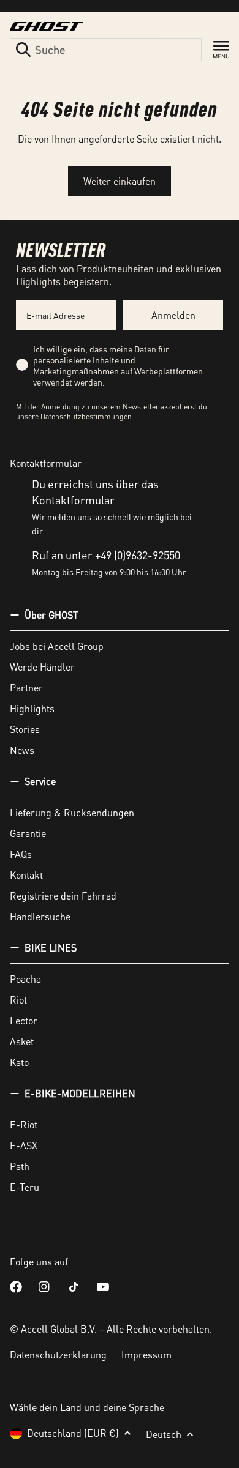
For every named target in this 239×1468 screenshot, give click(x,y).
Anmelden (173, 314)
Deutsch (163, 1434)
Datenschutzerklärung (58, 1354)
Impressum (146, 1354)
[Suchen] (23, 49)
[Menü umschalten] (221, 50)
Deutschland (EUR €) (73, 1432)
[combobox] (106, 49)
